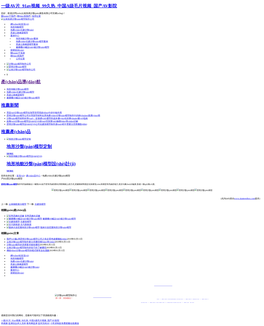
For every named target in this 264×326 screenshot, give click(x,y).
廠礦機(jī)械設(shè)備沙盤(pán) (24, 267)
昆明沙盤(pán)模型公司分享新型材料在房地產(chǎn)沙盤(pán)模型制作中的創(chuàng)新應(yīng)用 (53, 115)
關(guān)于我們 (8, 16)
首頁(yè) (20, 176)
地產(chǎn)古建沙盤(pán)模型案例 (32, 41)
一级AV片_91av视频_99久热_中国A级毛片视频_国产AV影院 (59, 5)
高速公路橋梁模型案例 (27, 44)
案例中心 (14, 35)
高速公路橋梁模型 (19, 33)
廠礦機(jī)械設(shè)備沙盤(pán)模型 (32, 47)
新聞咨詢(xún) (17, 50)
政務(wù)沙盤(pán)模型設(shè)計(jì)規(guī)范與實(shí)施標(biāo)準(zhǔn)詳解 (42, 121)
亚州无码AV (44, 323)
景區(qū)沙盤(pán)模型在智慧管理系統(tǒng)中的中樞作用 (34, 112)
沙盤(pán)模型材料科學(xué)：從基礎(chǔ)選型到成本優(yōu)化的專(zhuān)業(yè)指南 (47, 118)
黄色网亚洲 (31, 323)
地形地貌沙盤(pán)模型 (18, 89)
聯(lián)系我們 (23, 16)
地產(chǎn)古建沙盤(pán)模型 (20, 92)
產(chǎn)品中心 (33, 176)
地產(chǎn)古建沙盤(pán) (22, 30)
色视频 (4, 323)
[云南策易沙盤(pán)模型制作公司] (17, 19)
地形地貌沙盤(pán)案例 (27, 38)
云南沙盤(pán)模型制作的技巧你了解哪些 (26, 247)
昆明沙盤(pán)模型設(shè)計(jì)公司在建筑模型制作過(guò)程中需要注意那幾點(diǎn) (47, 124)
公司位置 (20, 59)
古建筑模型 (40, 204)
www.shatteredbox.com (244, 198)
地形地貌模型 (17, 27)
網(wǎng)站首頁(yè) (19, 24)
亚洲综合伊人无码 (17, 323)
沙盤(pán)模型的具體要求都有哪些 (23, 245)
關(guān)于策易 (17, 53)
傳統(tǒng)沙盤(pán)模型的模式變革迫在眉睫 (28, 250)
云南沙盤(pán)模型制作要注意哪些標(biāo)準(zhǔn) (31, 242)
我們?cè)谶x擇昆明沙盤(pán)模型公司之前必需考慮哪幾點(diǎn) (37, 239)
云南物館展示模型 (17, 204)
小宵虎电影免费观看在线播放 (64, 323)
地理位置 (36, 16)
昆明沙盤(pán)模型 (9, 184)
